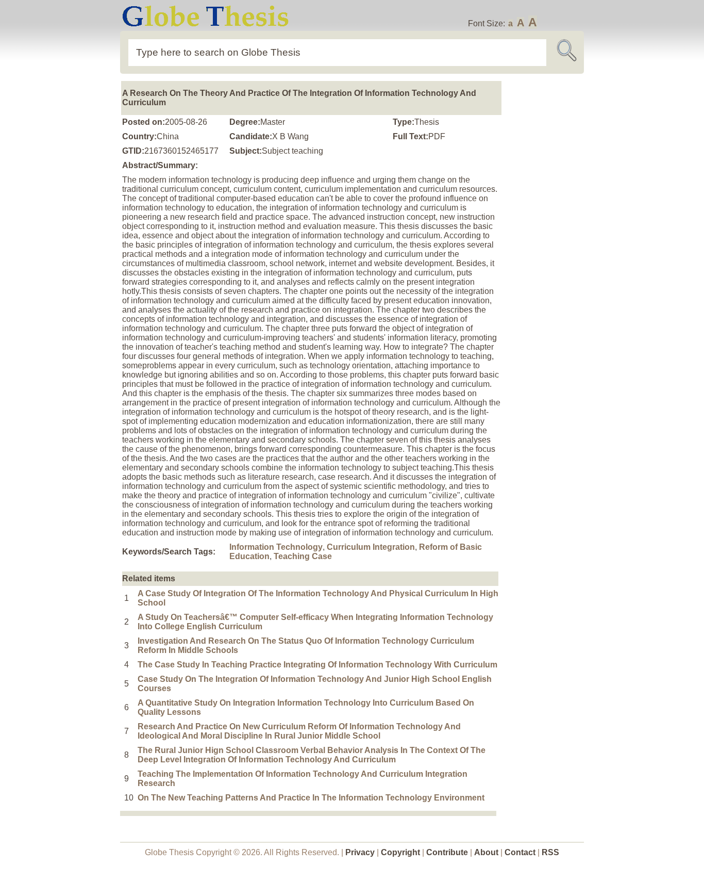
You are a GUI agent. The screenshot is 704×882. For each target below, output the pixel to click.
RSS (550, 852)
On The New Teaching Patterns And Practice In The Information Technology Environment (311, 797)
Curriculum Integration (371, 547)
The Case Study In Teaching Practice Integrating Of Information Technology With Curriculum (317, 664)
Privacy (360, 852)
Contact (521, 852)
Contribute (447, 852)
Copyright (400, 852)
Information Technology (276, 547)
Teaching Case (303, 556)
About (486, 852)
